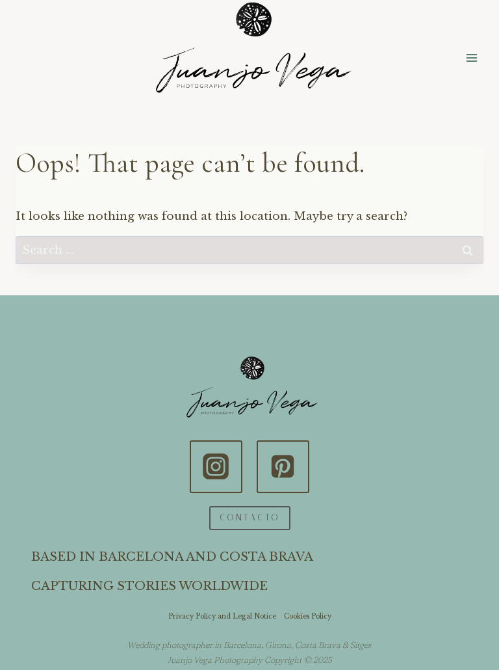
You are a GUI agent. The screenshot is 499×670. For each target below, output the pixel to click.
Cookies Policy (307, 616)
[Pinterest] (283, 466)
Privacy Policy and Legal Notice (222, 616)
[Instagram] (216, 466)
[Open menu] (471, 57)
